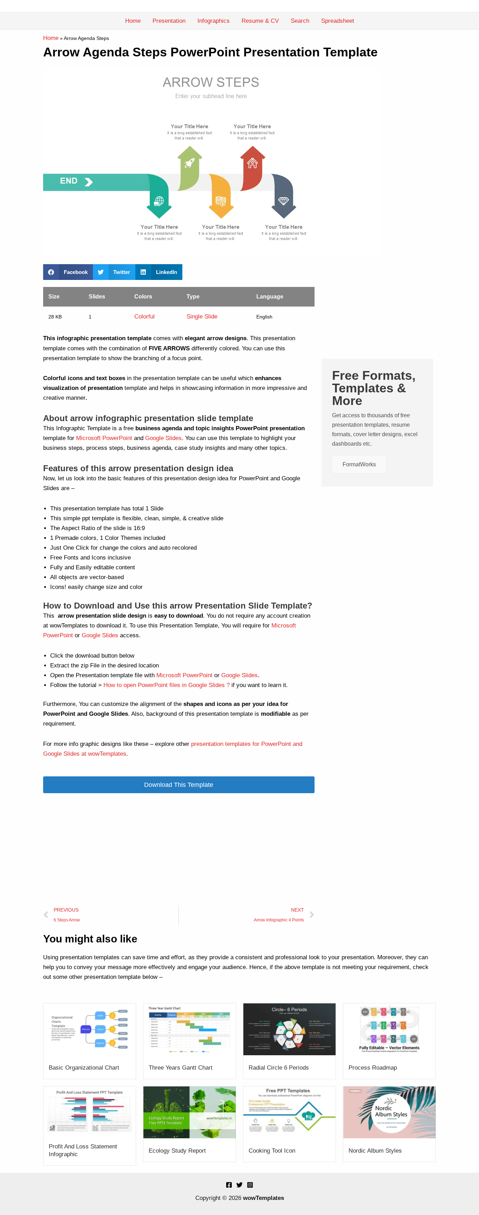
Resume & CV (260, 21)
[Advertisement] (179, 849)
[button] (68, 272)
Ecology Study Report (177, 1150)
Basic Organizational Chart (84, 1067)
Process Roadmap (373, 1067)
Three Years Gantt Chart (180, 1067)
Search (300, 21)
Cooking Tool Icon (272, 1150)
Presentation (169, 21)
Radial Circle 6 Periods (279, 1067)
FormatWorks (359, 464)
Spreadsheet (337, 21)
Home (133, 21)
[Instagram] (250, 1185)
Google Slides (163, 438)
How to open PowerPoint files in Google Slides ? (166, 685)
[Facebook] (229, 1185)
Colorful (144, 316)
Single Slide (202, 316)
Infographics (213, 21)
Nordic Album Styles (375, 1150)
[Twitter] (239, 1185)
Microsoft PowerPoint (104, 438)
